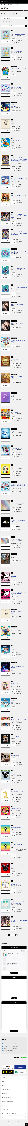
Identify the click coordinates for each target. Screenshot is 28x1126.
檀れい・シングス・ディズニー (17, 304)
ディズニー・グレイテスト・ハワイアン (19, 628)
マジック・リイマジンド (16, 647)
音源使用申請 (4, 1093)
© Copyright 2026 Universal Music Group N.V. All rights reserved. (14, 1121)
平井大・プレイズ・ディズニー (17, 121)
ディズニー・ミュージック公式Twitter (11, 1046)
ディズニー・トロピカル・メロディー (18, 195)
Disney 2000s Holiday (15, 431)
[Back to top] (26, 1124)
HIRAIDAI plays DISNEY (16, 611)
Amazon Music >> (14, 1030)
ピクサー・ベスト (14, 467)
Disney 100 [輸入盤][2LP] (16, 539)
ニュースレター (5, 1109)
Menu (26, 2)
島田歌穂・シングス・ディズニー (17, 359)
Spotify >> (14, 998)
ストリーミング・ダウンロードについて (10, 1113)
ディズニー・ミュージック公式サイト (11, 1043)
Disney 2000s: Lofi (15, 395)
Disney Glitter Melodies (16, 827)
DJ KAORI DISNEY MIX (16, 808)
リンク (3, 1105)
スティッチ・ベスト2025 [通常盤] (18, 268)
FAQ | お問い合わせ (6, 1089)
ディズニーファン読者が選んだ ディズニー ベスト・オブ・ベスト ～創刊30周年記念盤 (19, 920)
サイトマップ (4, 1117)
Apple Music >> (14, 972)
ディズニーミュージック (13, 4)
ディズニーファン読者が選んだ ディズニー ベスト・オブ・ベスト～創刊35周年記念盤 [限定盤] (19, 233)
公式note (4, 1081)
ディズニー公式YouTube (8, 1050)
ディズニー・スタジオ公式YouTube (10, 1048)
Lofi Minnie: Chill (14, 556)
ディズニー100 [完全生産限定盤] (17, 503)
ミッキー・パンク (14, 412)
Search (23, 2)
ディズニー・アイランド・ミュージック (19, 140)
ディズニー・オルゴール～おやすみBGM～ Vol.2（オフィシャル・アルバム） (18, 485)
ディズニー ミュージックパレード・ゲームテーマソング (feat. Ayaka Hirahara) (18, 666)
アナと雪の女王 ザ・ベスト (17, 448)
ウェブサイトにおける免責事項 (8, 1101)
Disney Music (3, 4)
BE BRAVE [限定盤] (15, 755)
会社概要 (4, 1077)
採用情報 (4, 1085)
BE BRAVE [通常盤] (15, 736)
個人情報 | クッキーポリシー (7, 1097)
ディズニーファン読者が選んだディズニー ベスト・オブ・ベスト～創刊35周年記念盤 (19, 216)
